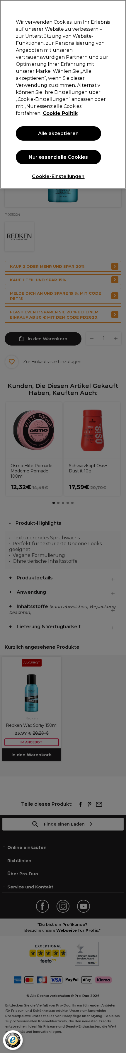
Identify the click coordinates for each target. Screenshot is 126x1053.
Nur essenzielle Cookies (58, 157)
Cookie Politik (60, 113)
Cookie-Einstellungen (58, 176)
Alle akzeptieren (58, 133)
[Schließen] (116, 9)
